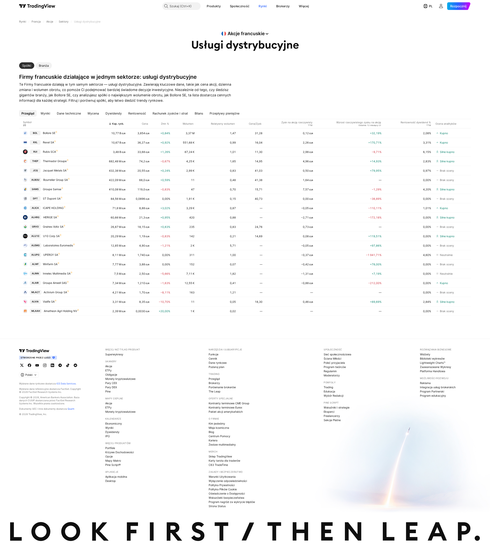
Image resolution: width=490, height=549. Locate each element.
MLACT (35, 292)
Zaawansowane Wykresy (435, 367)
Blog (211, 432)
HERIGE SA (50, 217)
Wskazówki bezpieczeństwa (226, 497)
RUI (35, 151)
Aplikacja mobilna (116, 476)
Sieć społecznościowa (337, 354)
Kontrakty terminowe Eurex (225, 407)
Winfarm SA (50, 264)
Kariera (213, 440)
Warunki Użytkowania (222, 476)
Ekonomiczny (113, 423)
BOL (35, 133)
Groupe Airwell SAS (55, 282)
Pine (108, 391)
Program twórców (335, 367)
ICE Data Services (66, 383)
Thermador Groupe (55, 161)
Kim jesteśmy (217, 423)
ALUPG (35, 254)
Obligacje (111, 374)
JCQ (35, 170)
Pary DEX (111, 387)
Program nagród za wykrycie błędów (232, 502)
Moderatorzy (332, 375)
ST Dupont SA (51, 198)
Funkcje (213, 354)
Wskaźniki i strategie (337, 407)
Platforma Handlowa (432, 371)
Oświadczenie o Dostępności (227, 493)
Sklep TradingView (220, 456)
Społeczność (239, 6)
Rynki (263, 6)
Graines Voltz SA (53, 226)
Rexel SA (48, 142)
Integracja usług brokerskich (438, 387)
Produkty (213, 6)
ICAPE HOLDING (53, 208)
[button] (223, 6)
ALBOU (35, 179)
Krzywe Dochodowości (119, 452)
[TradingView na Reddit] (75, 365)
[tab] (26, 65)
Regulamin (330, 371)
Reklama (425, 383)
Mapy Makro (113, 460)
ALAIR (35, 282)
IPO (107, 436)
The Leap (214, 391)
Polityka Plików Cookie (223, 489)
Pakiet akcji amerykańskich (226, 411)
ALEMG (35, 245)
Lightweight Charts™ (432, 362)
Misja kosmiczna (219, 427)
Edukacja (329, 391)
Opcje (109, 456)
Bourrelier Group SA (55, 179)
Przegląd (214, 378)
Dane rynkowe (218, 362)
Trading (328, 387)
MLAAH (35, 310)
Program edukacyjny (433, 395)
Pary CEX (111, 383)
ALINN (35, 273)
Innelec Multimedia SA (56, 273)
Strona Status (217, 506)
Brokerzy (283, 6)
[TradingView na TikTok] (67, 365)
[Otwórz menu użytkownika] (441, 6)
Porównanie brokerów (222, 387)
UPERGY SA (50, 254)
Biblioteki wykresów (432, 358)
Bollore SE (49, 133)
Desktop (110, 480)
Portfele (110, 448)
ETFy (108, 370)
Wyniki (109, 427)
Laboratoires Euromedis (58, 245)
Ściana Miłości (332, 358)
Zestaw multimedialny (222, 444)
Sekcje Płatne (332, 420)
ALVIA (35, 301)
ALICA (35, 207)
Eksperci (329, 411)
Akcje (108, 366)
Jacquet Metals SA (54, 170)
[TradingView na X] (21, 365)
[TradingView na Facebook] (29, 365)
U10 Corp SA (51, 236)
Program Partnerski (432, 391)
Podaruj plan (216, 367)
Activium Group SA (55, 292)
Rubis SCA (49, 151)
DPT (35, 198)
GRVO (35, 226)
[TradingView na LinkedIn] (52, 365)
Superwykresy (114, 354)
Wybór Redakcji (333, 395)
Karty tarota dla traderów (224, 460)
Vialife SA (49, 301)
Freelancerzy (332, 415)
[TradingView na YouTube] (37, 365)
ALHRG (35, 217)
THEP (35, 161)
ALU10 (35, 236)
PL (431, 6)
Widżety (425, 354)
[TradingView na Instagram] (44, 365)
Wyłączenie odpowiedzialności (228, 480)
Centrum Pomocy (219, 436)
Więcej (304, 6)
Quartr (71, 408)
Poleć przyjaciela (334, 362)
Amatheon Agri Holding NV (60, 311)
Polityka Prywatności (222, 485)
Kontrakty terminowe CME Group (229, 403)
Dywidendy (112, 432)
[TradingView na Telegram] (60, 365)
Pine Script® (113, 464)
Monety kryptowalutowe (120, 378)
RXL (35, 142)
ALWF (35, 264)
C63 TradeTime (218, 464)
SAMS (35, 189)
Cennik (213, 358)
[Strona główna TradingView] (37, 6)
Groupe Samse (52, 189)
